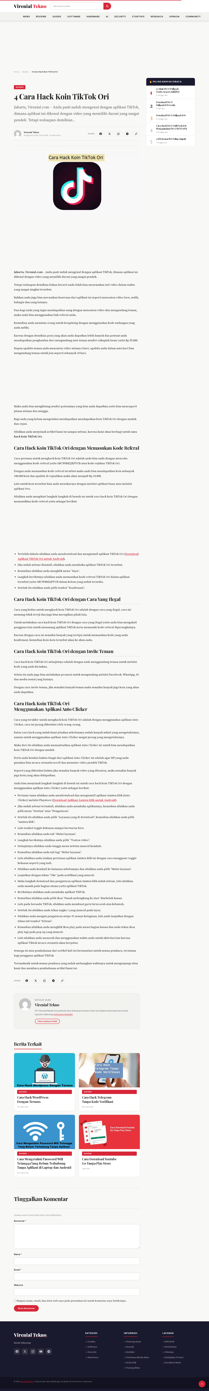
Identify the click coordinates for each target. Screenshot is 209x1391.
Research (157, 16)
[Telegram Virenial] (49, 1351)
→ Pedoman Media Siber (136, 1357)
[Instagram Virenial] (33, 1351)
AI (107, 16)
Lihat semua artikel (47, 1021)
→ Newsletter (169, 1346)
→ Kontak (129, 1346)
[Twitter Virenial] (25, 1351)
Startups (138, 16)
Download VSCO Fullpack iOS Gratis (165, 103)
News (26, 16)
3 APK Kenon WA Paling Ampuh (171, 138)
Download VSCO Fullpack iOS (171, 115)
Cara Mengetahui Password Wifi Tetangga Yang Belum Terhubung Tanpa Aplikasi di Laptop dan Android (44, 1163)
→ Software (91, 1346)
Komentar (20, 1221)
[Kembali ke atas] (202, 1384)
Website (18, 1285)
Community (193, 16)
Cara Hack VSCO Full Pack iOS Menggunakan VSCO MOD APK (171, 127)
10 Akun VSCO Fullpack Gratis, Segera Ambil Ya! (167, 90)
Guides (56, 16)
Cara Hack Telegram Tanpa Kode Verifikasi (97, 1099)
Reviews (41, 16)
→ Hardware (92, 1357)
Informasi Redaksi (63, 1014)
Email (17, 1269)
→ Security (91, 1352)
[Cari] (107, 6)
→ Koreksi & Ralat (171, 1362)
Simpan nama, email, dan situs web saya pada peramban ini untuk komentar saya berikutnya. (71, 1300)
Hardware (93, 16)
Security (120, 16)
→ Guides (90, 1341)
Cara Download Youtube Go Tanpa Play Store (99, 1161)
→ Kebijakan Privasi (172, 1357)
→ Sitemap (168, 1352)
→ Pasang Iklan (132, 1367)
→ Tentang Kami (132, 1341)
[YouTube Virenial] (41, 1351)
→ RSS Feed (168, 1341)
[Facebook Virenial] (17, 1351)
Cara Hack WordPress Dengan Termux (33, 1099)
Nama (18, 1254)
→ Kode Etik (130, 1362)
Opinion (174, 16)
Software (73, 16)
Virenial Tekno (47, 1004)
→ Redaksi (129, 1352)
